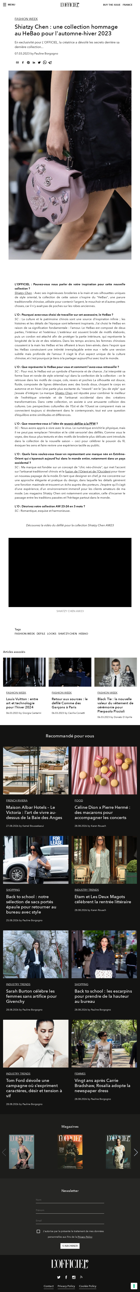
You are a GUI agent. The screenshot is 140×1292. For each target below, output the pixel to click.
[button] (136, 1152)
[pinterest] (28, 63)
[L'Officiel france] (70, 5)
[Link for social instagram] (73, 1278)
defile (41, 633)
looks (51, 633)
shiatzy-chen (67, 633)
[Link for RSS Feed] (81, 1277)
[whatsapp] (44, 63)
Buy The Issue (112, 4)
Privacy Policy (85, 1236)
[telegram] (50, 63)
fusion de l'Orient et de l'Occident (87, 471)
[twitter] (39, 63)
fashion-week (25, 633)
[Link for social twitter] (58, 1278)
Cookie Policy (87, 1286)
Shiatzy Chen (23, 293)
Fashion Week (26, 19)
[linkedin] (34, 63)
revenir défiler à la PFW (80, 423)
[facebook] (23, 63)
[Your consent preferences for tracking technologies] (134, 1286)
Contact (49, 1286)
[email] (17, 63)
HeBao (83, 633)
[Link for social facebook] (66, 1278)
